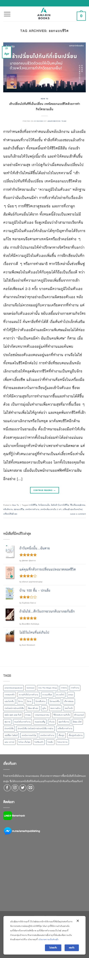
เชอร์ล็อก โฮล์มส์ (11, 735)
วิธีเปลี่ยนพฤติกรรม (77, 505)
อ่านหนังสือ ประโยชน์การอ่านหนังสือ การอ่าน (35, 728)
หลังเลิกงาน (8, 509)
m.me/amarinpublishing (26, 831)
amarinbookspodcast (13, 688)
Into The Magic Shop (47, 688)
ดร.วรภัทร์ (60, 694)
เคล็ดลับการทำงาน (64, 728)
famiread (30, 688)
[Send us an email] (30, 787)
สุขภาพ (7, 722)
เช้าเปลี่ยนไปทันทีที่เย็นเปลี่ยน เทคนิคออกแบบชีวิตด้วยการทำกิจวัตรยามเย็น (44, 106)
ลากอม (28, 715)
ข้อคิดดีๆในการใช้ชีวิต (60, 505)
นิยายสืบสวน (40, 701)
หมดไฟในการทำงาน (22, 722)
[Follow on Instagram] (15, 787)
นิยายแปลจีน (55, 701)
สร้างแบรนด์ (79, 715)
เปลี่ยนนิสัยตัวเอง (10, 514)
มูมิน (44, 708)
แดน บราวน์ (9, 742)
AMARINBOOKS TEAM (57, 120)
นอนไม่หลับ (9, 701)
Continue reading (44, 490)
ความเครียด (47, 694)
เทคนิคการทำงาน (32, 509)
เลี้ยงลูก (61, 735)
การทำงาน (75, 688)
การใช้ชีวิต (33, 505)
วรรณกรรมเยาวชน (42, 715)
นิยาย (29, 701)
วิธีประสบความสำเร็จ (61, 715)
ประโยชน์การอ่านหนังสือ (14, 708)
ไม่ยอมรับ (53, 947)
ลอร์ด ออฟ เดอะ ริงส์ (13, 715)
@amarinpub (18, 815)
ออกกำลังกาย (64, 722)
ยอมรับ (72, 947)
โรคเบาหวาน (62, 742)
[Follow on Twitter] (22, 787)
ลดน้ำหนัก (69, 708)
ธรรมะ (70, 694)
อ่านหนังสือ (9, 728)
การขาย (64, 688)
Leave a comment (78, 514)
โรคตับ (50, 742)
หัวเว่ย (51, 722)
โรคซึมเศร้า (38, 742)
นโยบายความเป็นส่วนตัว (48, 939)
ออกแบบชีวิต (19, 509)
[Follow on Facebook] (7, 787)
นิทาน (20, 701)
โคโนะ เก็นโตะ (24, 742)
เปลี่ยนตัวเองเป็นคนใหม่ (73, 509)
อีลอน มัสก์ (77, 722)
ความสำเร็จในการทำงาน (28, 694)
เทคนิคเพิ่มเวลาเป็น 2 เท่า (51, 509)
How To (44, 98)
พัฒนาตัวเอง (33, 708)
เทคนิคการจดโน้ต (29, 735)
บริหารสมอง (69, 701)
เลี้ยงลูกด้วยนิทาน (75, 735)
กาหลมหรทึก (10, 694)
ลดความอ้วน (55, 708)
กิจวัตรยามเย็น (44, 505)
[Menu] (7, 11)
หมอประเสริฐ (40, 722)
